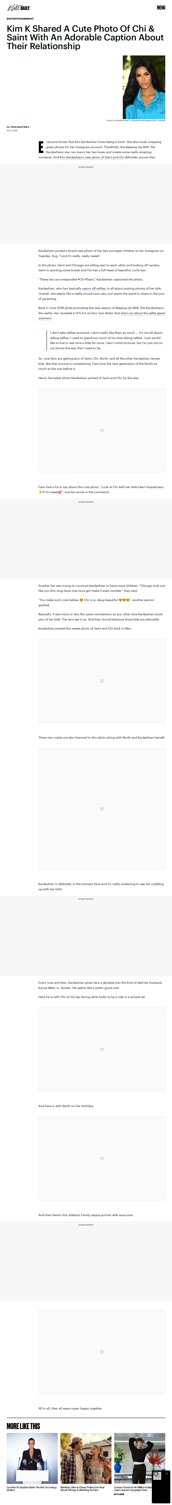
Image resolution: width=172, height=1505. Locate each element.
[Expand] (155, 1473)
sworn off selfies (93, 288)
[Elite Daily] (18, 7)
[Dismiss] (166, 1473)
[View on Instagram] (102, 430)
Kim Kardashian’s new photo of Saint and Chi (92, 157)
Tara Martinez (19, 127)
